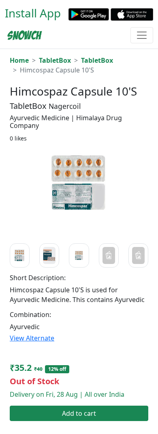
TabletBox (55, 60)
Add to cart (79, 413)
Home (19, 60)
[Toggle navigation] (141, 35)
